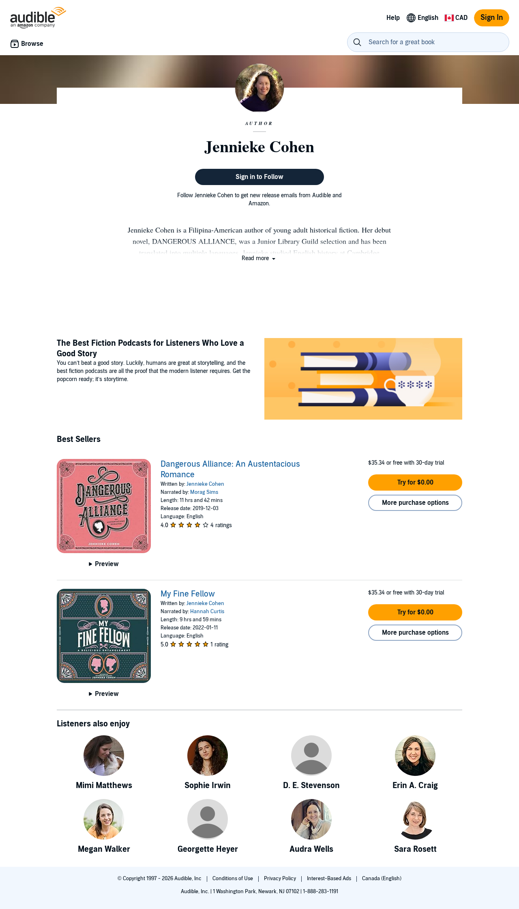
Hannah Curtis (207, 611)
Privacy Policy (280, 878)
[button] (259, 258)
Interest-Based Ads (329, 878)
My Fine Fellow (188, 594)
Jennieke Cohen (205, 484)
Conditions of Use (233, 878)
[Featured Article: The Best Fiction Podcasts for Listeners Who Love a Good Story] (363, 380)
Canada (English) (381, 878)
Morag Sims (204, 492)
